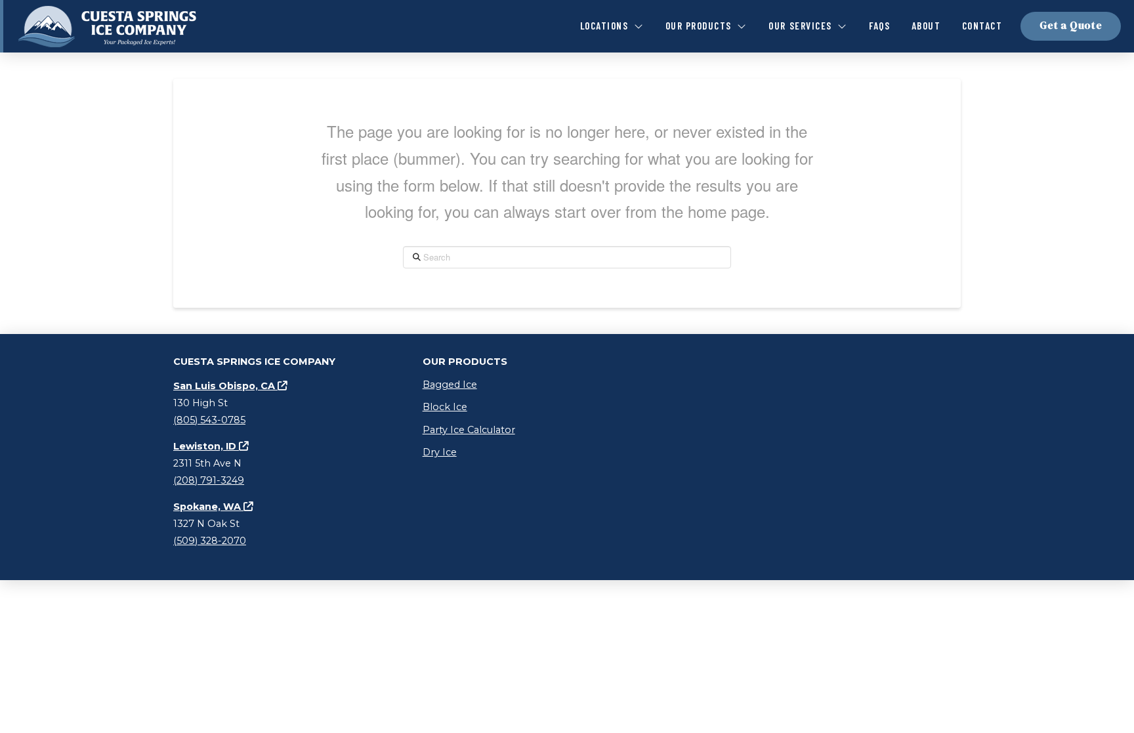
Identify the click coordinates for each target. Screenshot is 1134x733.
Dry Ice (440, 452)
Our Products (465, 361)
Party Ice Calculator (469, 430)
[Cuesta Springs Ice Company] (108, 26)
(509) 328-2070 (209, 541)
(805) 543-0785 (209, 420)
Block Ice (445, 407)
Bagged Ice (450, 384)
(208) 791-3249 (208, 480)
